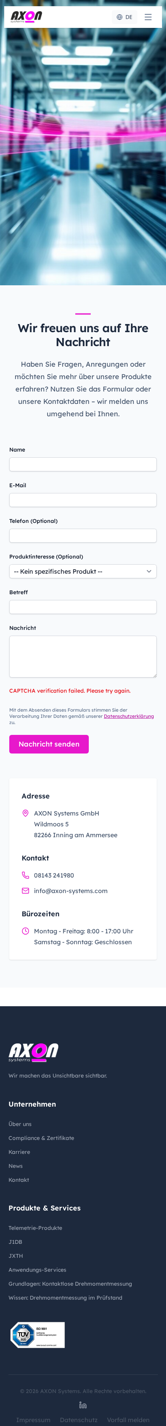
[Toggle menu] (148, 17)
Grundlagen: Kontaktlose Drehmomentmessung (70, 1283)
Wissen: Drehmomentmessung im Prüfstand (65, 1297)
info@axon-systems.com (71, 891)
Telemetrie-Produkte (35, 1227)
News (15, 1165)
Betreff (18, 592)
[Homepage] (26, 17)
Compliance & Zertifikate (41, 1138)
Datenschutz (79, 1420)
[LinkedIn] (83, 1405)
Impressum (33, 1420)
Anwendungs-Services (37, 1269)
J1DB (15, 1241)
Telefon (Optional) (33, 520)
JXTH (15, 1255)
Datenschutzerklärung (129, 716)
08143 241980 (54, 875)
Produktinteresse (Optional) (46, 556)
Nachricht (22, 627)
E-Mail (17, 485)
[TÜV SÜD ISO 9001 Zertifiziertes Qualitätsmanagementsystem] (37, 1335)
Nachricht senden (49, 744)
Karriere (19, 1151)
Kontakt (18, 1179)
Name (17, 449)
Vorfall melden (128, 1420)
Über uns (20, 1124)
